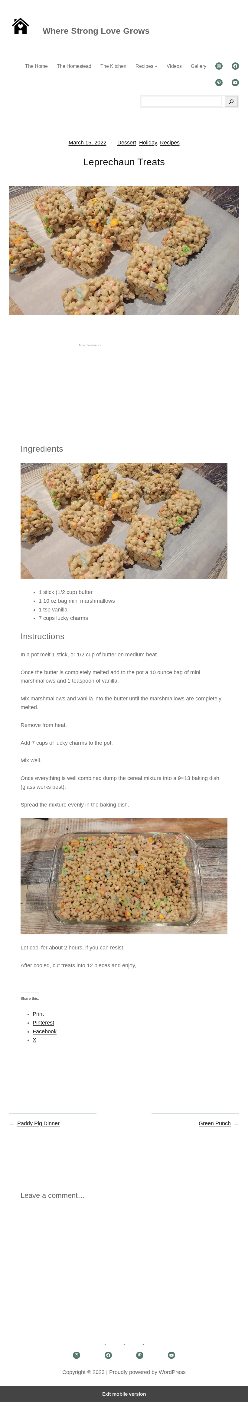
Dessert (126, 143)
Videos (174, 66)
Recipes (144, 66)
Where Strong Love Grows (96, 31)
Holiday (148, 143)
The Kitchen (113, 66)
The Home (36, 66)
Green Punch (215, 1123)
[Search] (231, 101)
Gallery (198, 66)
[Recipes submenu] (156, 66)
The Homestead (74, 66)
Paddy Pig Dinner (38, 1123)
